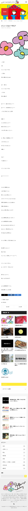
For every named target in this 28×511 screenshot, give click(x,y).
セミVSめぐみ (4, 363)
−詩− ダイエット (4, 325)
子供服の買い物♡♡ (19, 325)
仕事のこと (14, 449)
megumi (7, 299)
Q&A (14, 446)
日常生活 (9, 27)
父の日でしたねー (5, 377)
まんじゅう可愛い (5, 337)
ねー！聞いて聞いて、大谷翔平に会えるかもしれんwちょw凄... (7, 350)
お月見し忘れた (18, 337)
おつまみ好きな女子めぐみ (20, 350)
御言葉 (13, 455)
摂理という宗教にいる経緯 (14, 462)
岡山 (13, 452)
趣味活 (14, 468)
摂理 (13, 458)
